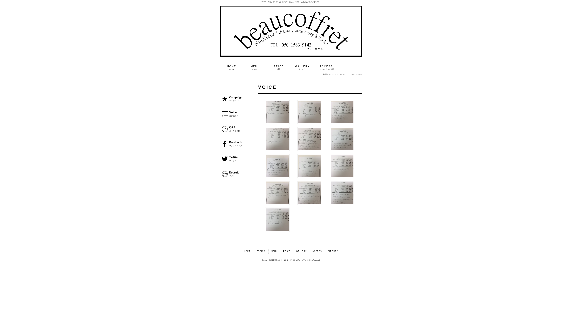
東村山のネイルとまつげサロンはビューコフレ (339, 74)
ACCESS (317, 251)
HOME (247, 251)
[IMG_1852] (277, 204)
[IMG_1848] (277, 177)
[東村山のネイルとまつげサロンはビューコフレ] (291, 56)
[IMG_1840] (309, 123)
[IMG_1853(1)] (309, 204)
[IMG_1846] (342, 150)
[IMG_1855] (277, 231)
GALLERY (301, 251)
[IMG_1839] (277, 123)
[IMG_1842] (277, 150)
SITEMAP (333, 251)
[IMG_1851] (342, 177)
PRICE (286, 251)
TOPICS (261, 251)
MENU (274, 251)
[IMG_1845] (309, 150)
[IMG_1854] (342, 204)
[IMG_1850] (309, 177)
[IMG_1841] (342, 123)
